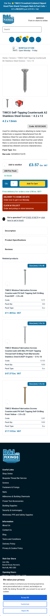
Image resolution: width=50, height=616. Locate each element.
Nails (4, 492)
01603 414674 (32, 217)
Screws (12, 58)
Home (5, 58)
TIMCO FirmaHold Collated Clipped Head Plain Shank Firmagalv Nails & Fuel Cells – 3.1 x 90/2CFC (25, 6)
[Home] (8, 19)
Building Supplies (9, 505)
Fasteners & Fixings (10, 487)
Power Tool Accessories (12, 501)
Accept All (25, 598)
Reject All (25, 611)
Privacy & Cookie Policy (12, 548)
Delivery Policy (8, 544)
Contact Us (7, 530)
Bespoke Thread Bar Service (14, 478)
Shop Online (7, 473)
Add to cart (32, 183)
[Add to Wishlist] (12, 164)
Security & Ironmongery (12, 510)
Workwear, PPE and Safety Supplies (17, 515)
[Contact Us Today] (38, 39)
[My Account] (31, 39)
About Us (6, 525)
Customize (25, 604)
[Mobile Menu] (11, 39)
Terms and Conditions (11, 539)
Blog (4, 534)
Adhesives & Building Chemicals (16, 496)
